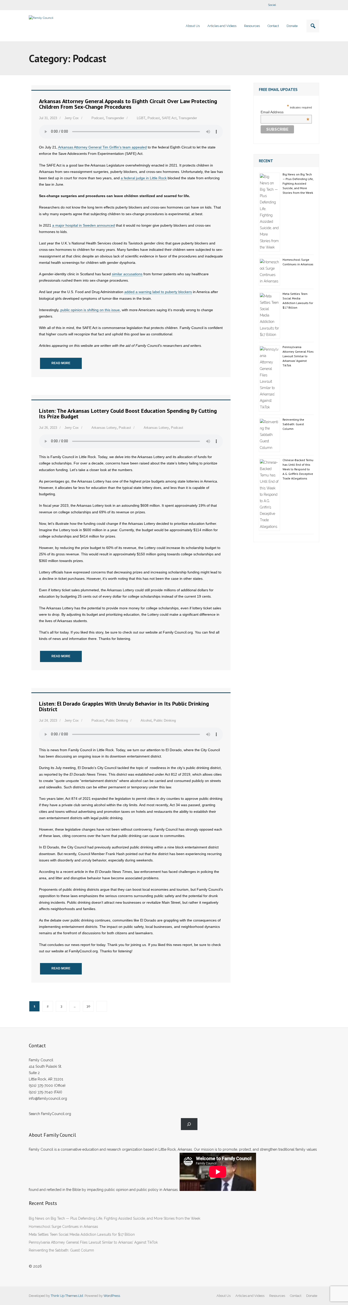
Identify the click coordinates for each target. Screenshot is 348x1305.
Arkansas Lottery (104, 428)
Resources (277, 1296)
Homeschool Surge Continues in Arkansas (298, 262)
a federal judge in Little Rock (144, 178)
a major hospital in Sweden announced (83, 225)
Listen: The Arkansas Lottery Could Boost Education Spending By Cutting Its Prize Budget (128, 413)
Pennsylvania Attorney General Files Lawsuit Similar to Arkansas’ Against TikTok (298, 356)
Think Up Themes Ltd (67, 1296)
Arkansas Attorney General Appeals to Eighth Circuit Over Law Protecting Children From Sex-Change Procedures (128, 104)
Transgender (115, 118)
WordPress (111, 1296)
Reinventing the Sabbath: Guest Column (293, 424)
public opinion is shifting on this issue (90, 310)
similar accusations (127, 274)
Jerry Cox (71, 118)
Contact (295, 1296)
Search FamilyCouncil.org (50, 1114)
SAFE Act (169, 118)
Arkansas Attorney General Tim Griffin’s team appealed (102, 147)
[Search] (189, 1124)
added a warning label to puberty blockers (158, 292)
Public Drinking (117, 720)
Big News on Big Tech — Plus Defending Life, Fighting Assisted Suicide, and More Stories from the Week (298, 183)
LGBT (141, 118)
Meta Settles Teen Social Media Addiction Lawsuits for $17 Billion (298, 300)
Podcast (97, 118)
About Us (224, 1296)
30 (88, 1006)
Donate (311, 1296)
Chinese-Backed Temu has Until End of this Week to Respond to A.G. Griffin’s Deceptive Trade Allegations (298, 469)
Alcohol (146, 720)
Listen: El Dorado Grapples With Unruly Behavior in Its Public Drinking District (124, 706)
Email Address (285, 112)
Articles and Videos (249, 1296)
